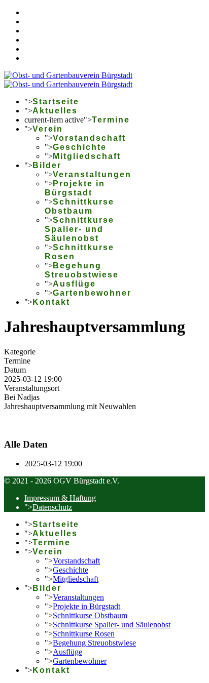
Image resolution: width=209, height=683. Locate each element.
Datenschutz (52, 507)
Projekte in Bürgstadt (75, 188)
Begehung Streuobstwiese (82, 270)
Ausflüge (74, 283)
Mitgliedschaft (87, 156)
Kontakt (51, 302)
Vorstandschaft (89, 138)
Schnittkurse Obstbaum (79, 206)
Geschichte (80, 147)
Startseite (55, 101)
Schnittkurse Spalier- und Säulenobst (79, 229)
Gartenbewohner (92, 293)
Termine (111, 119)
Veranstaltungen (92, 174)
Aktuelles (55, 110)
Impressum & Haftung (60, 498)
